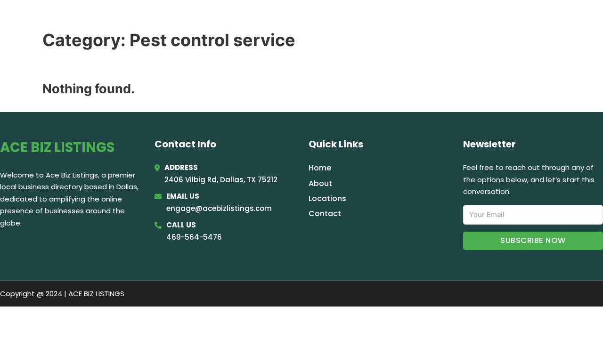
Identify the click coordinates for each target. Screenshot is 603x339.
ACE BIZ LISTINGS (73, 19)
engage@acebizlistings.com (219, 208)
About (320, 183)
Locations (522, 20)
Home (477, 20)
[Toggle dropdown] (590, 20)
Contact (325, 213)
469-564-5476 (194, 237)
